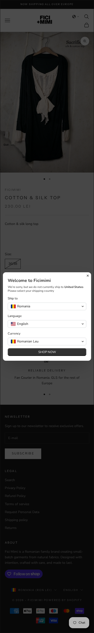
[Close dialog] (87, 275)
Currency (14, 334)
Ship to (13, 299)
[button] (47, 306)
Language (15, 316)
